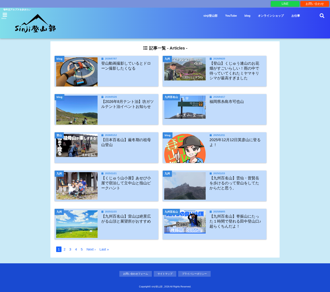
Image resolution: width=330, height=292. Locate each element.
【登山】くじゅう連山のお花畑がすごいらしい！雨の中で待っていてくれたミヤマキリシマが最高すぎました (234, 70)
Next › (91, 249)
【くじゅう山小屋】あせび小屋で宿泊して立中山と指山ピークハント (126, 183)
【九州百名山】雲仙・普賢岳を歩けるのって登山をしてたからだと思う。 (234, 183)
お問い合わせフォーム (135, 273)
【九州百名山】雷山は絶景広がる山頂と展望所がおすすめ (126, 218)
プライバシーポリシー (194, 273)
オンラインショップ (271, 15)
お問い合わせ (315, 3)
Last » (104, 249)
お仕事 (295, 15)
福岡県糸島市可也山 (226, 101)
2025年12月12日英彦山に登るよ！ (235, 142)
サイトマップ (165, 273)
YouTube (231, 15)
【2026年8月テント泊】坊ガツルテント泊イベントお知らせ (127, 104)
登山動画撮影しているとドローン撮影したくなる (126, 65)
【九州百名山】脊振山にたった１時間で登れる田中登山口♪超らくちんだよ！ (235, 221)
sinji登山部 (210, 15)
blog (247, 15)
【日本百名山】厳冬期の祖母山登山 (126, 142)
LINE (285, 3)
